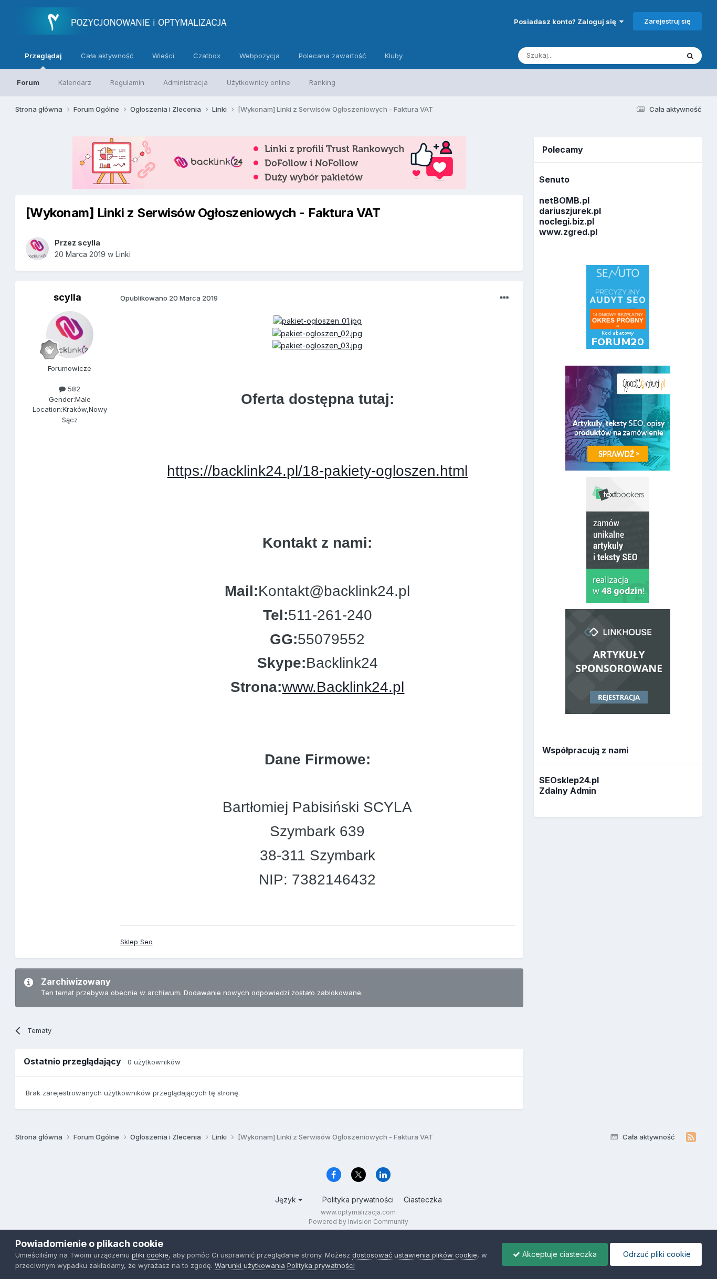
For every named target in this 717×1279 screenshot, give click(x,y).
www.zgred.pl (568, 232)
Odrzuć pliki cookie (656, 1254)
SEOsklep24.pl (569, 780)
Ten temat (649, 55)
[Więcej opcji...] (504, 298)
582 (73, 389)
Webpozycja (259, 55)
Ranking (322, 82)
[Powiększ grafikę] (317, 320)
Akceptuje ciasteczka (558, 1254)
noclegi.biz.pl (566, 221)
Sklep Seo (136, 941)
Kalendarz (74, 82)
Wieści (163, 55)
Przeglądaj (43, 55)
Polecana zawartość (332, 55)
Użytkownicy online (258, 82)
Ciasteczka (423, 1199)
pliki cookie (150, 1255)
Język (286, 1199)
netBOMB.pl (564, 200)
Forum (28, 82)
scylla (67, 297)
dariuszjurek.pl (570, 211)
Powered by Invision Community (358, 1221)
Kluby (394, 55)
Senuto (554, 179)
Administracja (185, 82)
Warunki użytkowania (250, 1265)
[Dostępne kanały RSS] (691, 1137)
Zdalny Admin (567, 790)
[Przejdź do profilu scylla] (37, 248)
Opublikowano (169, 298)
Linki (123, 254)
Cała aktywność (107, 55)
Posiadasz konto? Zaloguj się (566, 21)
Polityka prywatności (358, 1199)
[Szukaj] (690, 55)
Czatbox (206, 55)
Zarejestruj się (667, 21)
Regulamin (127, 82)
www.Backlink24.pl (343, 687)
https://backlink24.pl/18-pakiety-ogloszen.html (317, 471)
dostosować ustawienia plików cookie (414, 1255)
